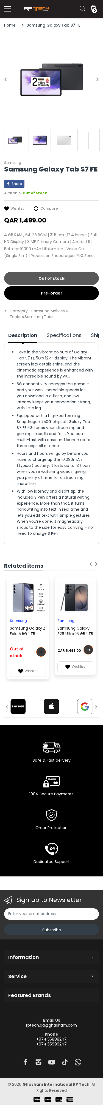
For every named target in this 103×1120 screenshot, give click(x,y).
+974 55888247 (51, 1039)
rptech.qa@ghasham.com (51, 1025)
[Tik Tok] (65, 1063)
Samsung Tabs (39, 316)
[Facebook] (25, 1063)
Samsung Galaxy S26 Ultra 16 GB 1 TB (75, 630)
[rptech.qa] (35, 9)
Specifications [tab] (64, 335)
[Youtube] (51, 1063)
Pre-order (51, 293)
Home (10, 25)
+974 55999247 (51, 1044)
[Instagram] (38, 1063)
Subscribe (51, 930)
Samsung (12, 162)
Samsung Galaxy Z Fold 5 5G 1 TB (27, 630)
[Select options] (41, 652)
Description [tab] (22, 335)
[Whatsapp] (78, 1063)
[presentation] (90, 564)
